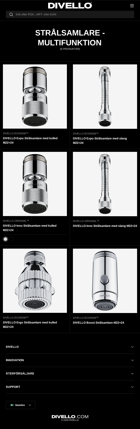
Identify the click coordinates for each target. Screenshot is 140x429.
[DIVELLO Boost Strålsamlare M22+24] (105, 281)
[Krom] (5, 239)
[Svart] (11, 239)
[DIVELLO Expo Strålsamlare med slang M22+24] (105, 96)
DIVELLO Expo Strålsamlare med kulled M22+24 (30, 140)
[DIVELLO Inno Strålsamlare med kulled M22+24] (35, 184)
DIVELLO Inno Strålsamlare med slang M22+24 (105, 225)
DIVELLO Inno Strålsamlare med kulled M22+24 (30, 228)
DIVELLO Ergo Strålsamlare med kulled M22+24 (30, 324)
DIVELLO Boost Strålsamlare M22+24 (98, 322)
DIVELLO (73, 420)
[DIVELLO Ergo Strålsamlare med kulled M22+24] (35, 281)
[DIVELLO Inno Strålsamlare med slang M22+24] (105, 184)
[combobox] (70, 14)
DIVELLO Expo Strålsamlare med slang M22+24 (100, 140)
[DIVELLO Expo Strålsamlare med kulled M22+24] (35, 96)
